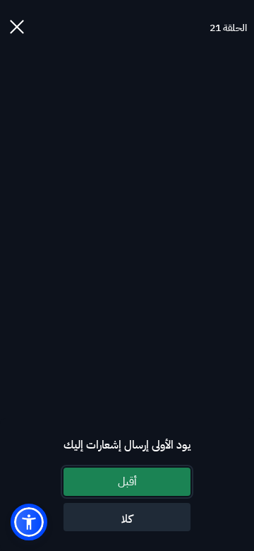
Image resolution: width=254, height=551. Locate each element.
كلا (127, 519)
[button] (29, 522)
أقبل (127, 481)
